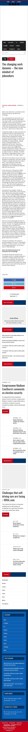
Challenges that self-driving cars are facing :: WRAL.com (13, 496)
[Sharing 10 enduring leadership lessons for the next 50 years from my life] (6, 431)
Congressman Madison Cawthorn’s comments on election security (13, 389)
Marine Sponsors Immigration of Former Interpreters (18, 524)
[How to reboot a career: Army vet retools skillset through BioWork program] (6, 442)
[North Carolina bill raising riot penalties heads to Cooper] (6, 452)
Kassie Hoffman (12, 105)
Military (3, 600)
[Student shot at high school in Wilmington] (6, 554)
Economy (5, 46)
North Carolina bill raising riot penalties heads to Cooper (19, 452)
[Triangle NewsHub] (14, 18)
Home (8, 2)
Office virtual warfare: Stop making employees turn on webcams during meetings (14, 664)
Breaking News (5, 580)
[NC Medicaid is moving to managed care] (6, 541)
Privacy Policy (12, 723)
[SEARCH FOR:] (14, 53)
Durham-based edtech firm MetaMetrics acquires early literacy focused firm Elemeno (13, 341)
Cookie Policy (19, 723)
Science (18, 46)
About (13, 2)
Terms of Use (5, 723)
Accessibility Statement (16, 724)
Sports (5, 49)
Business (22, 42)
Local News (10, 42)
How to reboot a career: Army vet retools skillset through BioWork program (19, 441)
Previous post (15, 294)
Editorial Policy (7, 724)
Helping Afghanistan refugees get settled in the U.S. (18, 421)
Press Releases (5, 604)
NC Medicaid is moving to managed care (19, 536)
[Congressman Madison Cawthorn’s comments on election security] (14, 380)
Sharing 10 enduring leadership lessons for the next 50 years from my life (19, 431)
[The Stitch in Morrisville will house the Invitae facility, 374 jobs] (6, 567)
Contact (19, 2)
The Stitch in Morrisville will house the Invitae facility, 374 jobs (19, 563)
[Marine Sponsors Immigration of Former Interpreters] (6, 529)
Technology (12, 49)
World (18, 49)
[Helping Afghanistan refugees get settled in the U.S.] (6, 421)
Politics (12, 46)
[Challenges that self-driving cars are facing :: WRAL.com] (14, 487)
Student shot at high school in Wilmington (18, 549)
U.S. (16, 42)
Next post (13, 296)
